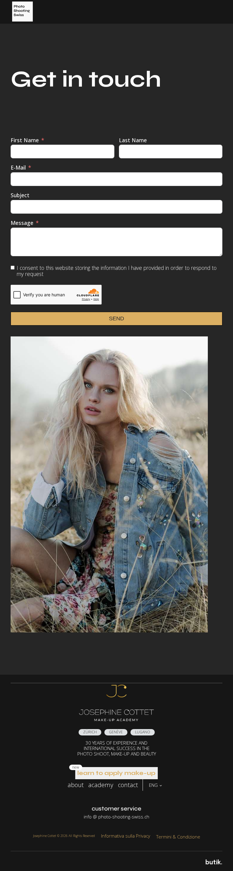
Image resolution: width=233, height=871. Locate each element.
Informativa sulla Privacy (125, 836)
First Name (25, 140)
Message (22, 223)
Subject (20, 195)
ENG (153, 785)
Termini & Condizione (178, 837)
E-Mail (18, 167)
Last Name (133, 140)
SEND (116, 318)
